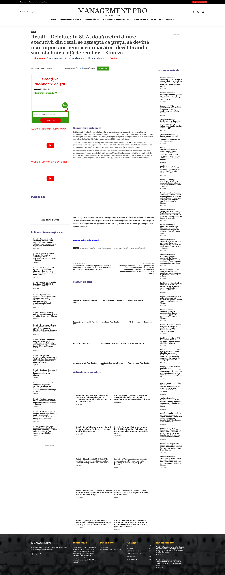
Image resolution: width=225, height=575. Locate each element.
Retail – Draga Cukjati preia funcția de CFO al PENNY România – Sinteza (44, 284)
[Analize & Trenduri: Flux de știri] (114, 354)
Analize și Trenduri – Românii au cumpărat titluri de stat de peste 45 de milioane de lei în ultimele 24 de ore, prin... (171, 96)
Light (79, 68)
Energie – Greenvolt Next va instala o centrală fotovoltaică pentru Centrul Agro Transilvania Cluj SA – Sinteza (171, 300)
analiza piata (84, 248)
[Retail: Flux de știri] (141, 291)
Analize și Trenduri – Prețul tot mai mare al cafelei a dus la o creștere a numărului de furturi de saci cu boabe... (170, 138)
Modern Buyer (40, 68)
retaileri (126, 248)
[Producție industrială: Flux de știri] (86, 313)
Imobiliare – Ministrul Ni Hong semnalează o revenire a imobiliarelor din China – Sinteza (170, 340)
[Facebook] (189, 11)
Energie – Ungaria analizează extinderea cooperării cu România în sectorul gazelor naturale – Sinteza (170, 183)
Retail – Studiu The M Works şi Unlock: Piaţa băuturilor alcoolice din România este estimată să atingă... (94, 493)
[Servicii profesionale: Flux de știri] (86, 291)
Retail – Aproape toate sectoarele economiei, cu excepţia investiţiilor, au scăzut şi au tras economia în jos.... (94, 523)
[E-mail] (141, 68)
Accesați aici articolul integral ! (86, 240)
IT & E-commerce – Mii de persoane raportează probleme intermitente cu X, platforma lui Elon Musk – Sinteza (171, 273)
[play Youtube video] (50, 145)
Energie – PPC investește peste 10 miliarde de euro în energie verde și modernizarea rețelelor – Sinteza (170, 109)
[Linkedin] (107, 254)
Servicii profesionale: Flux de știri (85, 301)
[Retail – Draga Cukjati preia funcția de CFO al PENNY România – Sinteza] (62, 285)
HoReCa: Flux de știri (81, 343)
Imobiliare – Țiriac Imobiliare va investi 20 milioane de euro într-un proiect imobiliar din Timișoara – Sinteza (170, 169)
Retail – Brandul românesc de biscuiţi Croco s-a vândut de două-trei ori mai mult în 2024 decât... (93, 429)
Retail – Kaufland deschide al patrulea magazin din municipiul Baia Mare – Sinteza (45, 372)
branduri (92, 248)
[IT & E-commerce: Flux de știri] (141, 313)
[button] (203, 12)
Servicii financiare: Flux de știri (113, 300)
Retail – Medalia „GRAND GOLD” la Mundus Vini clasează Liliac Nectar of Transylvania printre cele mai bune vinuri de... (45, 271)
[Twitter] (198, 11)
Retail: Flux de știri (135, 300)
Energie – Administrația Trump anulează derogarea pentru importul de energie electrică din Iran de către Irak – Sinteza (171, 446)
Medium (86, 68)
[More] (113, 254)
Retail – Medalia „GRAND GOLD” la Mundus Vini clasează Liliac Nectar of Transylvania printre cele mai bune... (93, 461)
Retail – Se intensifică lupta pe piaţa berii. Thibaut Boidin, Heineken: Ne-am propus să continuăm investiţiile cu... (131, 430)
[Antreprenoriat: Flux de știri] (86, 354)
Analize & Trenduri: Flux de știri (112, 364)
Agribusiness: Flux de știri (139, 363)
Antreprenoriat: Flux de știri (85, 363)
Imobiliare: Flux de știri (110, 322)
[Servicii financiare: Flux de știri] (114, 291)
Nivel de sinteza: (70, 68)
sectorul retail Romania (138, 248)
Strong (93, 68)
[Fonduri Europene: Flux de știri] (114, 334)
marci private (107, 248)
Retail (33, 32)
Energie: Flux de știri (136, 343)
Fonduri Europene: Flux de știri (113, 343)
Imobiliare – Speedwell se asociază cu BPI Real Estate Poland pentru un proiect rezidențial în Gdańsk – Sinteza (171, 286)
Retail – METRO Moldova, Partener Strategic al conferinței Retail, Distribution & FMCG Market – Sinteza (44, 256)
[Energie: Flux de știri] (141, 334)
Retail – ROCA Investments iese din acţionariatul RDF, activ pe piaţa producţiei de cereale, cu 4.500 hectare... (130, 462)
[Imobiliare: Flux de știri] (114, 313)
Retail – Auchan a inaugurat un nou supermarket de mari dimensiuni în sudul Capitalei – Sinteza (44, 401)
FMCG (99, 248)
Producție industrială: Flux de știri (85, 323)
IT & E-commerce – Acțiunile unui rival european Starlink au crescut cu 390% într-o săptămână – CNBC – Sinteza (169, 314)
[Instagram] (193, 11)
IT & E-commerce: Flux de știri (140, 322)
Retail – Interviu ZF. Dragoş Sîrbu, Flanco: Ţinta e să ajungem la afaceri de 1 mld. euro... (131, 493)
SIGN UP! (51, 120)
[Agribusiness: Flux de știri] (141, 354)
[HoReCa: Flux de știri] (86, 334)
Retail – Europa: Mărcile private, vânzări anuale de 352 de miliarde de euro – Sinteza (45, 314)
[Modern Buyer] (50, 210)
